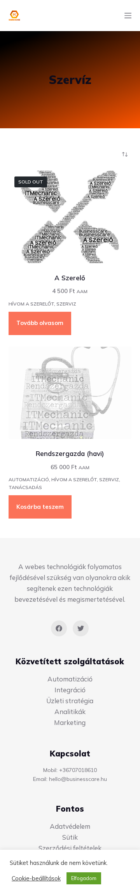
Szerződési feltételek (70, 848)
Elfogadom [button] (83, 878)
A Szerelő (69, 278)
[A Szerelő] (70, 217)
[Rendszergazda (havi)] (70, 393)
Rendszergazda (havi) (70, 453)
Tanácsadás (25, 487)
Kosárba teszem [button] (40, 506)
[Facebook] (59, 628)
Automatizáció (29, 479)
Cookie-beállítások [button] (36, 878)
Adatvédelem (70, 826)
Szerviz (66, 304)
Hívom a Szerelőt (31, 304)
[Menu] (127, 15)
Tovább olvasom (39, 323)
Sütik (70, 837)
